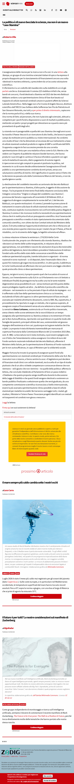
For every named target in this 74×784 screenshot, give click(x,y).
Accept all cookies (50, 780)
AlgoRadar (9, 628)
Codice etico (14, 756)
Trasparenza (23, 756)
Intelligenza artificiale (11, 704)
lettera (61, 72)
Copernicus (13, 581)
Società (23, 704)
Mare (17, 573)
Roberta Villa (10, 36)
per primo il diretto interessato (46, 110)
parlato (5, 91)
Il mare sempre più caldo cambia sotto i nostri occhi (30, 482)
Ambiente (6, 573)
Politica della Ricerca (10, 67)
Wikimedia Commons (56, 567)
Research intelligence (27, 67)
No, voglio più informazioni (30, 781)
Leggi (4, 402)
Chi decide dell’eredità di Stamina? (14, 417)
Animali (12, 573)
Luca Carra (9, 490)
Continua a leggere (36, 596)
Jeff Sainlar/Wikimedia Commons (45, 695)
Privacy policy (5, 756)
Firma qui (6, 407)
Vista (6, 30)
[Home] (15, 3)
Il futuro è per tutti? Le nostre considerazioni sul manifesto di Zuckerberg (35, 618)
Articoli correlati (9, 412)
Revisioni (13, 29)
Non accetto (48, 776)
